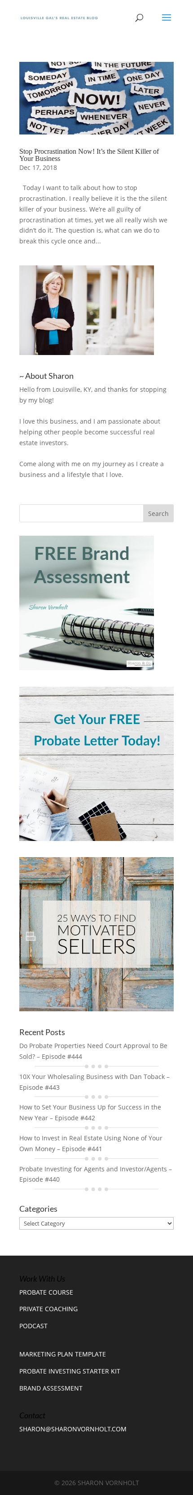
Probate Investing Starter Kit (69, 1371)
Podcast (33, 1326)
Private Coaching (48, 1308)
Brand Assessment (51, 1388)
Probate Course (46, 1292)
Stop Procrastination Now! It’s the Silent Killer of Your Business (89, 154)
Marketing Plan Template (62, 1354)
